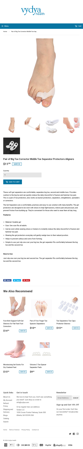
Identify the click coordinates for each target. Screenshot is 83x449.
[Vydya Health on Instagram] (78, 434)
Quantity (6, 171)
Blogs (5, 415)
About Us (6, 397)
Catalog (6, 418)
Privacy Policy (26, 430)
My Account (7, 400)
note (37, 400)
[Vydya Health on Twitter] (70, 434)
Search (5, 422)
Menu (6, 26)
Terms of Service (14, 430)
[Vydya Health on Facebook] (74, 434)
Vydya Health (12, 440)
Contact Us (35, 430)
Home (5, 31)
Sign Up (75, 398)
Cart (79, 26)
